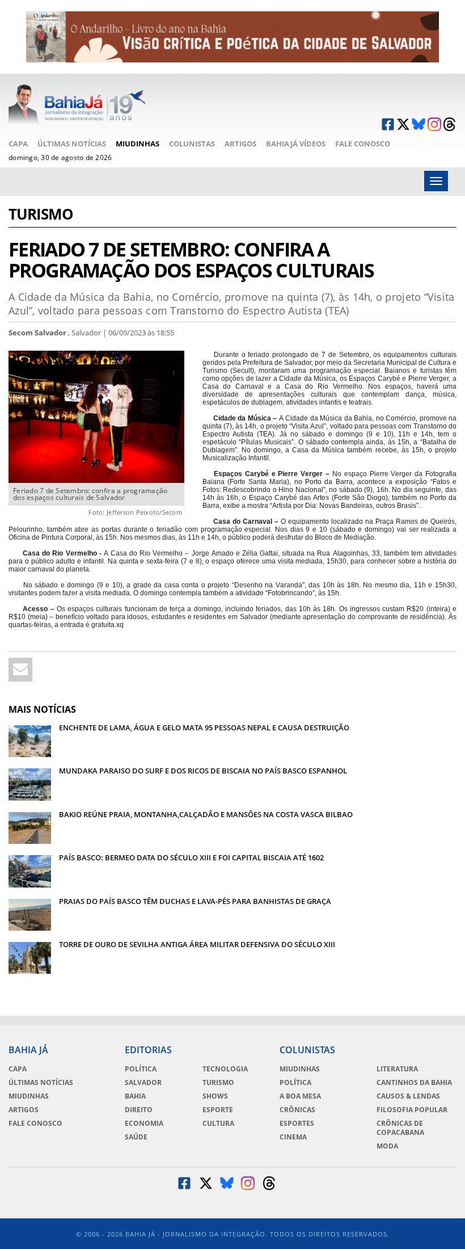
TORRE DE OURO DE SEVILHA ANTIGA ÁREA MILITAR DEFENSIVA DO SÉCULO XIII (197, 944)
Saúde (136, 1137)
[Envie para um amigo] (20, 670)
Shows (215, 1096)
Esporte (217, 1110)
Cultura (218, 1123)
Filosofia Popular (412, 1110)
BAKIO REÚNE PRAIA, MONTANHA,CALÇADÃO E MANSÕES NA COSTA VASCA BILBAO (206, 814)
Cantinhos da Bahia (414, 1082)
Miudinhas (137, 143)
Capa (18, 143)
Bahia (135, 1096)
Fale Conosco (362, 143)
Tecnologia (225, 1069)
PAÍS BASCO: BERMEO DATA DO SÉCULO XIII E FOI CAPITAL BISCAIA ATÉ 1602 (191, 857)
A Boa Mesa (300, 1096)
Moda (387, 1146)
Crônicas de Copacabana (400, 1128)
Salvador (143, 1082)
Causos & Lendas (408, 1096)
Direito (139, 1110)
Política (141, 1069)
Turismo (41, 215)
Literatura (397, 1069)
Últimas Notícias (71, 143)
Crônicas (297, 1110)
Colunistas (192, 143)
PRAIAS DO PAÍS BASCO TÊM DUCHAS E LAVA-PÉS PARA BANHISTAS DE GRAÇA (195, 901)
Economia (144, 1123)
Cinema (293, 1137)
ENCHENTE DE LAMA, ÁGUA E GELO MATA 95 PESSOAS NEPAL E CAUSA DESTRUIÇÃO (204, 727)
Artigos (240, 143)
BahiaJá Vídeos (295, 143)
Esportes (297, 1123)
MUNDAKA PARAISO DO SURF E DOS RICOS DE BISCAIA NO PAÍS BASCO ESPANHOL (203, 770)
